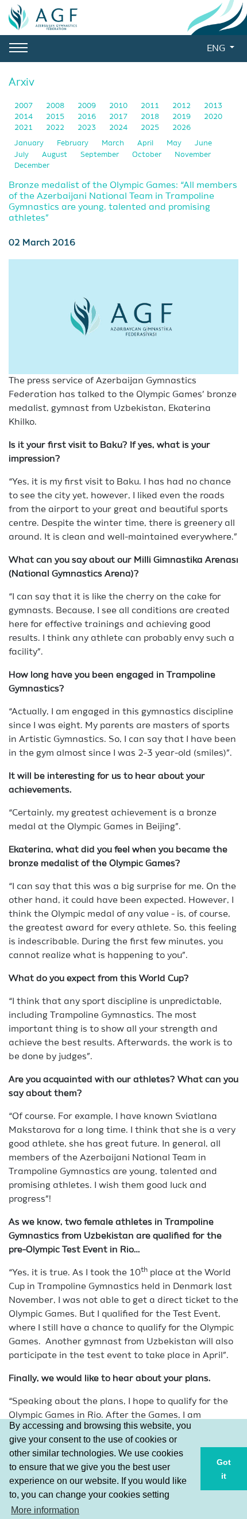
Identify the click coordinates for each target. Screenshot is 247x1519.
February (73, 143)
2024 (119, 128)
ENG (217, 48)
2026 (181, 128)
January (29, 143)
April (146, 143)
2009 (88, 106)
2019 (182, 117)
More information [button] (45, 1510)
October (147, 155)
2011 (151, 106)
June (203, 143)
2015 (56, 117)
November (193, 155)
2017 (119, 117)
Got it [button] (224, 1469)
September (100, 155)
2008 (56, 106)
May (175, 143)
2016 (88, 117)
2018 (151, 117)
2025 (151, 128)
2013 (213, 106)
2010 (119, 106)
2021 (24, 128)
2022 (56, 128)
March (114, 143)
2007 (24, 106)
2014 (24, 117)
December (31, 166)
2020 (213, 117)
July (22, 155)
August (55, 155)
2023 (88, 128)
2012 (182, 106)
